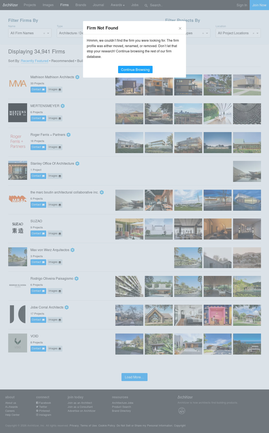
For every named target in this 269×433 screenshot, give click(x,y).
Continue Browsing (135, 69)
